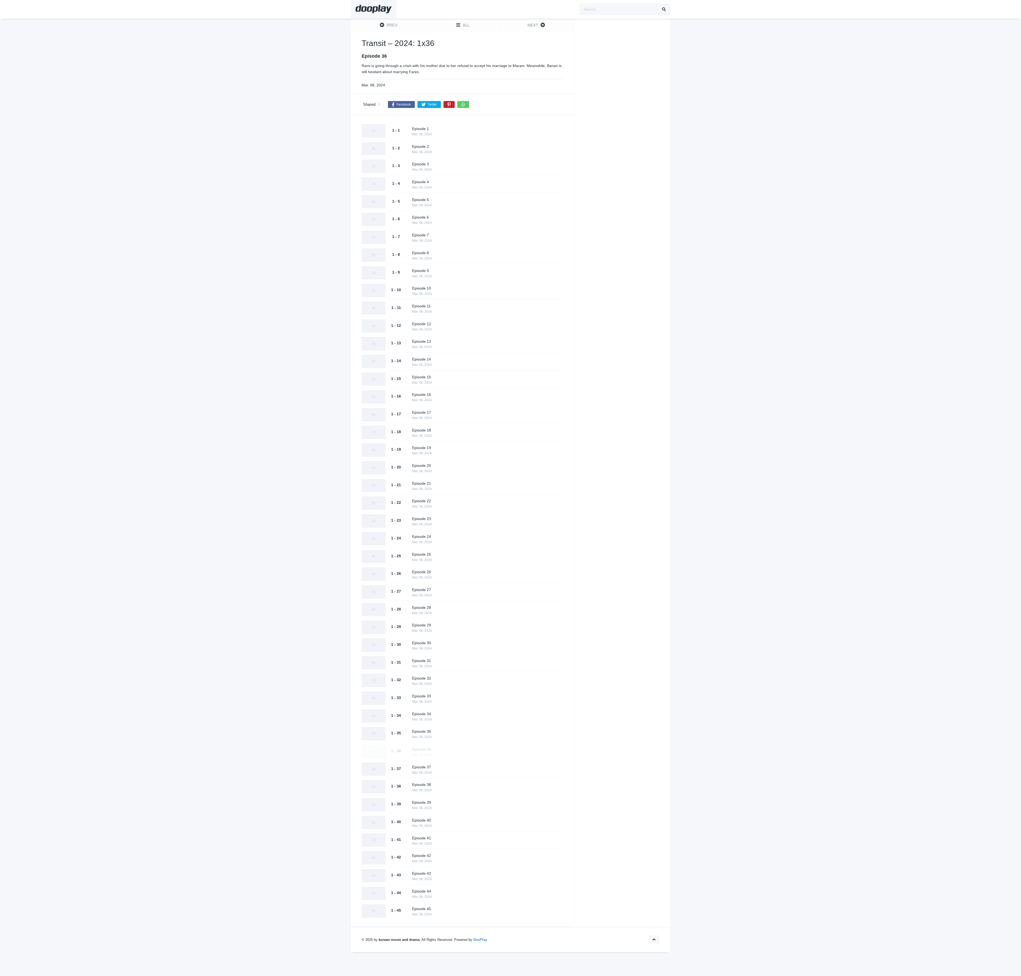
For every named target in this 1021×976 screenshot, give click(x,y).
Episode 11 (421, 306)
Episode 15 (421, 377)
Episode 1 (420, 129)
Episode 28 (421, 607)
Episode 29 (421, 625)
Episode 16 (421, 394)
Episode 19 (421, 448)
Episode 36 (421, 749)
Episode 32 (421, 678)
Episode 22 (421, 501)
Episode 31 (421, 661)
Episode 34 (421, 714)
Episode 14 (421, 359)
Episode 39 (421, 802)
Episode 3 (420, 164)
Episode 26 (421, 572)
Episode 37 (421, 767)
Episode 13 (421, 341)
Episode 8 (420, 253)
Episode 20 (421, 465)
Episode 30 (421, 643)
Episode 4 (420, 182)
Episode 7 (420, 235)
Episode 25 (421, 554)
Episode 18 (421, 430)
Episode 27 (421, 590)
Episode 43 (421, 873)
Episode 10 (421, 288)
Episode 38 (421, 784)
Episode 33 (421, 696)
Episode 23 (421, 519)
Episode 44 (421, 891)
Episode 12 (421, 324)
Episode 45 (421, 909)
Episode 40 (421, 820)
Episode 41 (421, 838)
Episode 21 (421, 483)
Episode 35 (421, 731)
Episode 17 (421, 412)
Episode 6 (420, 217)
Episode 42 (421, 855)
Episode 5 (420, 200)
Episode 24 (421, 536)
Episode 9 (420, 271)
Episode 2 (420, 146)
